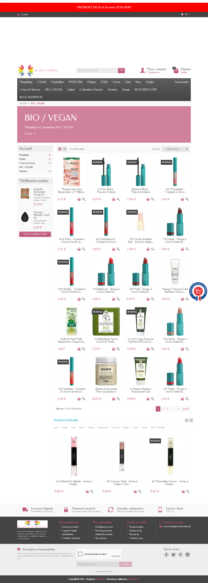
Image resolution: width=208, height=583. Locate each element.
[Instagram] (187, 554)
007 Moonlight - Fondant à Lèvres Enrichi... (175, 192)
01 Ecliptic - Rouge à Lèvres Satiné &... (175, 240)
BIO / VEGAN (53, 89)
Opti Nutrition (68, 534)
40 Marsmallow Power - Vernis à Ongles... (169, 483)
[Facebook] (166, 554)
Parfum (91, 82)
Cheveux (115, 427)
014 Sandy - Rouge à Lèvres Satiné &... (175, 340)
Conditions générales (71, 538)
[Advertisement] (104, 40)
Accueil (25, 148)
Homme (112, 89)
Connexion (153, 72)
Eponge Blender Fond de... (41, 215)
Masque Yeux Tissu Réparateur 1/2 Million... (71, 191)
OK (121, 70)
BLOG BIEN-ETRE (146, 89)
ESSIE (104, 82)
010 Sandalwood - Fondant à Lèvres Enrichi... (106, 241)
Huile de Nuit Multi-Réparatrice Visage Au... (71, 340)
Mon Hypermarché (103, 530)
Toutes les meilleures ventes (35, 234)
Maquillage (26, 82)
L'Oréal (41, 82)
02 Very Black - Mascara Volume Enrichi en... (106, 192)
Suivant (186, 409)
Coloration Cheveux (91, 89)
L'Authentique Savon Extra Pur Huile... (106, 340)
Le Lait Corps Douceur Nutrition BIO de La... (141, 340)
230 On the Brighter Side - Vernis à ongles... (141, 240)
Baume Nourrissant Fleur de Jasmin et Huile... (106, 391)
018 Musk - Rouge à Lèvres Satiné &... (140, 290)
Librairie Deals (135, 530)
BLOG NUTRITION (31, 97)
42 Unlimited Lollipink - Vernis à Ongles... (74, 483)
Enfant (71, 89)
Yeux (138, 82)
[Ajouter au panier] (79, 199)
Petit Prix (23, 171)
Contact (24, 14)
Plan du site (134, 534)
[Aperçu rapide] (83, 199)
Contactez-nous (136, 538)
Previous (187, 420)
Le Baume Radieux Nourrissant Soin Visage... (140, 391)
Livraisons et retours (70, 527)
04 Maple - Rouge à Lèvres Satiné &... (175, 390)
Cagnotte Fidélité (69, 530)
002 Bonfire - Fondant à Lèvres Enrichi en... (71, 290)
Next (191, 420)
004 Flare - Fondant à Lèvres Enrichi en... (72, 240)
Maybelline (57, 82)
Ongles (150, 82)
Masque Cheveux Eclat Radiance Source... (175, 290)
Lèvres (116, 82)
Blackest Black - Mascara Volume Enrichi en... (140, 192)
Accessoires (103, 427)
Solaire (144, 427)
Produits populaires (66, 420)
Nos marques (101, 538)
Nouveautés (181, 82)
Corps (135, 427)
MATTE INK (75, 82)
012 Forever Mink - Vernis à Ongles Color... (121, 483)
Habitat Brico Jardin (104, 534)
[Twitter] (173, 554)
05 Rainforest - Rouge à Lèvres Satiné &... (106, 290)
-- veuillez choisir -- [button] (172, 149)
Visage (126, 89)
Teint (127, 82)
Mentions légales (136, 527)
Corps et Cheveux (30, 89)
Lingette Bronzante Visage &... (39, 191)
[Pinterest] (180, 554)
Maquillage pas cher (104, 527)
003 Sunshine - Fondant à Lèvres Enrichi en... (71, 390)
